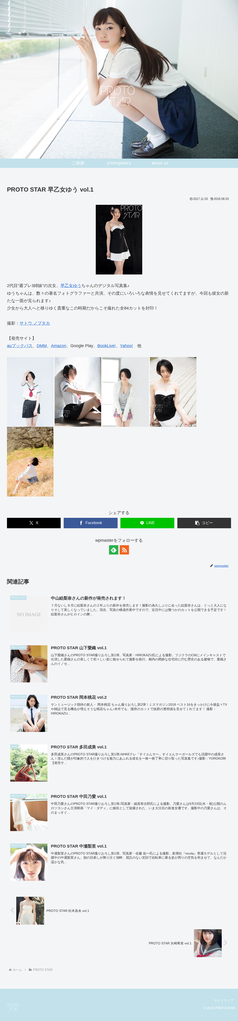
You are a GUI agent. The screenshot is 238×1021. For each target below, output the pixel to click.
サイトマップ (224, 1000)
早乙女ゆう (70, 285)
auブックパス (20, 345)
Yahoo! (126, 345)
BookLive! (106, 345)
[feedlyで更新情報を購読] (113, 550)
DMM (42, 345)
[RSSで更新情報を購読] (124, 550)
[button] (204, 523)
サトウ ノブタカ (35, 323)
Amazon (58, 345)
